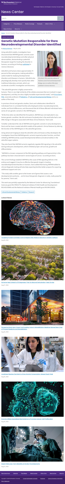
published (26, 64)
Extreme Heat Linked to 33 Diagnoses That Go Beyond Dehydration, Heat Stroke (27, 282)
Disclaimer (42, 478)
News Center (12, 11)
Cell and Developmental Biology (41, 97)
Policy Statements (5, 481)
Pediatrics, (24, 97)
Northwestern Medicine (39, 7)
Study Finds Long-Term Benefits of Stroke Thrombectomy (20, 464)
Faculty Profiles (60, 7)
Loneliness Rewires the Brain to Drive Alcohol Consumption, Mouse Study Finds (27, 374)
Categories (15, 473)
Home (3, 33)
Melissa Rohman (7, 49)
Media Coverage (33, 473)
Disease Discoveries (7, 37)
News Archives (53, 473)
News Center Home (5, 473)
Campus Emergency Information (55, 478)
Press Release (24, 473)
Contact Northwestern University (30, 478)
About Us (62, 473)
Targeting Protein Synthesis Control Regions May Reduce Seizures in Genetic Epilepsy (29, 238)
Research (31, 192)
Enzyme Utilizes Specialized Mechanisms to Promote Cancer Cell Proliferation (27, 419)
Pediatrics (24, 192)
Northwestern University (50, 7)
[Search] (60, 18)
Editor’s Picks (44, 473)
